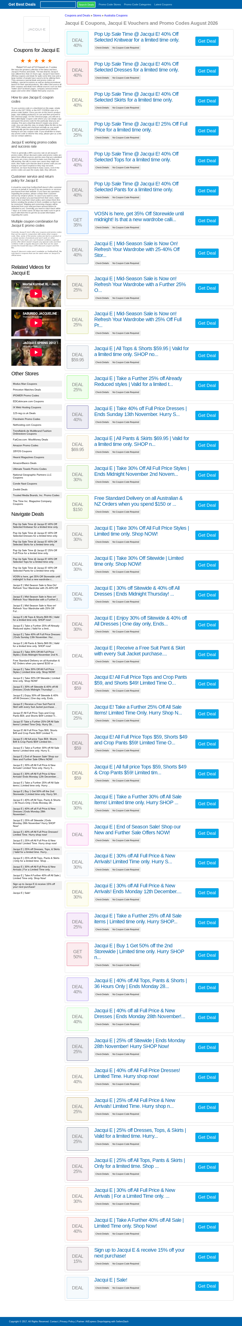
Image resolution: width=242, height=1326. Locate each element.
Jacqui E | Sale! (21, 892)
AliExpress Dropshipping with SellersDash (106, 1321)
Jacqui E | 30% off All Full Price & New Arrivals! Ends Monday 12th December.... (36, 775)
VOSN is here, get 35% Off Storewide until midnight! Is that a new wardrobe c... (36, 578)
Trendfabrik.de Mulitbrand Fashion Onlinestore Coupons (32, 432)
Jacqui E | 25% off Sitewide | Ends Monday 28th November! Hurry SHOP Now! (34, 823)
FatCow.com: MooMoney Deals (30, 439)
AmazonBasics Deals (24, 463)
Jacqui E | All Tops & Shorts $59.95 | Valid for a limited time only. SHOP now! (36, 618)
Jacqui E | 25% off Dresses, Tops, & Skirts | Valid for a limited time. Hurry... (36, 850)
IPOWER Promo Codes (26, 395)
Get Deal (207, 41)
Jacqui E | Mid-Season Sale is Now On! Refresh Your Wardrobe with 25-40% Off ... (35, 588)
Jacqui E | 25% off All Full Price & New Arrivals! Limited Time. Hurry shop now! (35, 842)
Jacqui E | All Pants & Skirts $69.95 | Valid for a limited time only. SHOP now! (36, 644)
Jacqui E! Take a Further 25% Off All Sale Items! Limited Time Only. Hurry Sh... (36, 723)
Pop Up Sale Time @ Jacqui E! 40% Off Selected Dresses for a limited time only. (35, 534)
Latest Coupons (163, 4)
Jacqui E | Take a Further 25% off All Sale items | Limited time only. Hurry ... (36, 784)
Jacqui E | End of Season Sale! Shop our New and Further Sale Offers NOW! (35, 758)
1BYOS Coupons (22, 451)
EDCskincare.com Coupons (28, 401)
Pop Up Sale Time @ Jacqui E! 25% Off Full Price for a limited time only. (35, 552)
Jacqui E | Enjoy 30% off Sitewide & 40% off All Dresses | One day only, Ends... (35, 697)
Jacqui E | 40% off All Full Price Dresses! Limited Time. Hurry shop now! (35, 833)
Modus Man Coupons (25, 383)
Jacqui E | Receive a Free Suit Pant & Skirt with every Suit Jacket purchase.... (35, 705)
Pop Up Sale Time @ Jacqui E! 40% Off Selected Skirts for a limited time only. (35, 543)
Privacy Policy (67, 1321)
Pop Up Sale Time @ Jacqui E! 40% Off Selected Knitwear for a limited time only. (35, 525)
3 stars (36, 60)
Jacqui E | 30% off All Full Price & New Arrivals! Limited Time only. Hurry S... (34, 766)
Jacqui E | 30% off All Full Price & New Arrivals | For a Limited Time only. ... (34, 868)
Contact (54, 1321)
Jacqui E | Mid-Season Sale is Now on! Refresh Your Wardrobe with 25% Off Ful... (34, 608)
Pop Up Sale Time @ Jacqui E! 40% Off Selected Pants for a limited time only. (35, 569)
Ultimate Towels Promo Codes (30, 468)
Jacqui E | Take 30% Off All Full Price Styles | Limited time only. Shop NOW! (34, 670)
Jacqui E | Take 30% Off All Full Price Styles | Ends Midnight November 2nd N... (36, 653)
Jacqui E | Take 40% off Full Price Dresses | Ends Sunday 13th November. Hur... (36, 636)
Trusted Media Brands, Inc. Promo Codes (36, 495)
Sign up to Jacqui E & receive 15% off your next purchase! (34, 885)
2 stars (29, 60)
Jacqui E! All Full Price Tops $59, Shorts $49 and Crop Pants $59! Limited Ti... (35, 731)
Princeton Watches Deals (27, 389)
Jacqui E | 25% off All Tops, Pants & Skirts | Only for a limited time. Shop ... (36, 859)
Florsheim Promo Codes (26, 419)
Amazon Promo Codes (25, 445)
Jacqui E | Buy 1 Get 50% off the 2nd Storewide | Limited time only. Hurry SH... (36, 793)
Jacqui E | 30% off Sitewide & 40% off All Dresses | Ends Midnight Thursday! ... (35, 688)
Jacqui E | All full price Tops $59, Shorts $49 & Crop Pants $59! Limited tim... (35, 740)
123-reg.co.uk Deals (24, 413)
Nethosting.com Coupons (27, 424)
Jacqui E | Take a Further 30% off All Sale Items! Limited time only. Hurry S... (36, 749)
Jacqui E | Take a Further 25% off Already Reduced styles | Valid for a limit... (36, 627)
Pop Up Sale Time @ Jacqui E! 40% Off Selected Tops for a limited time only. (35, 560)
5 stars (50, 60)
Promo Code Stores (110, 4)
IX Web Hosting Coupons (27, 407)
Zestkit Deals (20, 489)
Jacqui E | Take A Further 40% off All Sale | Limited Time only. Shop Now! (36, 877)
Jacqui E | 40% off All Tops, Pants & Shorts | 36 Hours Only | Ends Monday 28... (36, 801)
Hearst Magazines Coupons (28, 457)
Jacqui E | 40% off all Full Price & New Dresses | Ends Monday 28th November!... (34, 811)
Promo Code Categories (137, 4)
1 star (23, 60)
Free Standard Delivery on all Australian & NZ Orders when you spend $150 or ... (36, 662)
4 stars (43, 60)
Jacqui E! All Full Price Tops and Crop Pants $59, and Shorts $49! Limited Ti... (35, 714)
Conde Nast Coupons (25, 483)
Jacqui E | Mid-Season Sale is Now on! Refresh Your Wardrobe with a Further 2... (36, 598)
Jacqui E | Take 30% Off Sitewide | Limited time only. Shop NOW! (36, 679)
